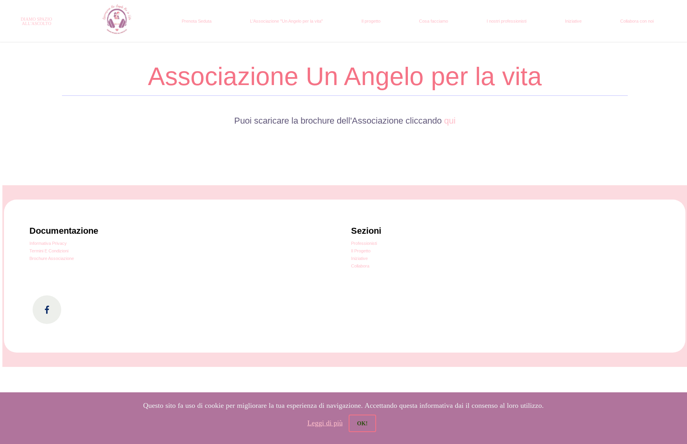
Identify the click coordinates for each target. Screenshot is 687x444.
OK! (362, 424)
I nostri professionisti (506, 21)
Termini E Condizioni (48, 250)
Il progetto (370, 21)
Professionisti (364, 243)
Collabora (360, 266)
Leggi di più (325, 423)
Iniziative (573, 21)
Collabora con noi (637, 21)
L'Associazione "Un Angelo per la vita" (286, 21)
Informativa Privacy (48, 243)
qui (450, 121)
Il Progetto (361, 250)
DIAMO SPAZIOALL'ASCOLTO (36, 21)
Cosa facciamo (433, 21)
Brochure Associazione (51, 258)
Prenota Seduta (197, 21)
